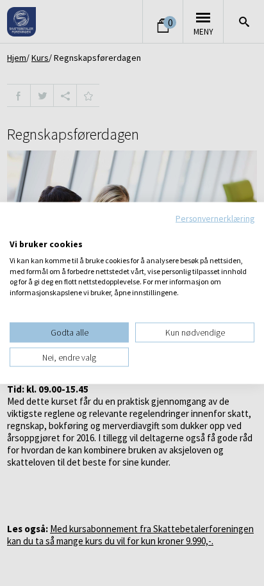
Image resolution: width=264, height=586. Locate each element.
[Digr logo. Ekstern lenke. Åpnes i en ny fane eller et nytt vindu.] (18, 230)
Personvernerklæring (215, 218)
